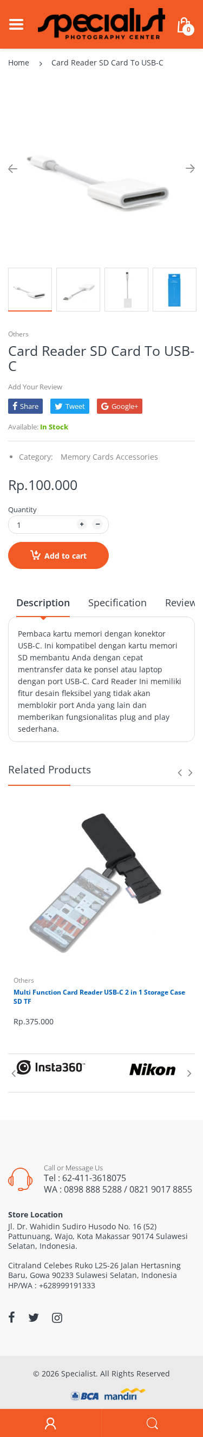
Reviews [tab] (183, 602)
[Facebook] (11, 1317)
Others (18, 334)
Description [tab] (43, 602)
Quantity (22, 509)
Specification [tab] (117, 602)
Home (18, 62)
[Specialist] (101, 23)
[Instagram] (57, 1317)
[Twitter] (33, 1317)
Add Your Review (35, 387)
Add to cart (65, 556)
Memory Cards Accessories (109, 457)
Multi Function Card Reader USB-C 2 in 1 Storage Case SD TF (99, 997)
